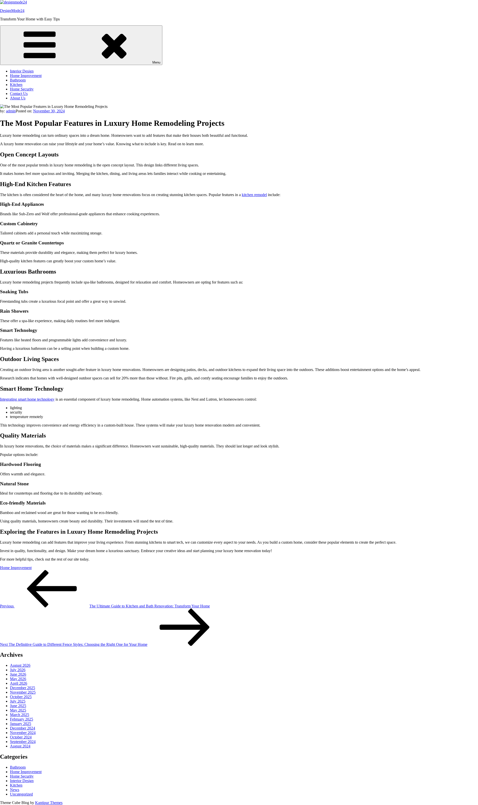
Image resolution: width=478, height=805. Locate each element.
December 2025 (22, 688)
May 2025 (18, 710)
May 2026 (18, 679)
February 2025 (21, 719)
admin (11, 111)
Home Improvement (26, 75)
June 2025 (18, 706)
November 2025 (23, 692)
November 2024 (23, 733)
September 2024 (23, 741)
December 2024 (22, 728)
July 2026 (17, 670)
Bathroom (18, 80)
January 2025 (20, 724)
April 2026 (18, 683)
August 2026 (20, 665)
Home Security (22, 89)
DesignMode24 (12, 10)
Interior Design (22, 71)
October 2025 (21, 697)
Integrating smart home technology (27, 399)
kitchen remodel (254, 195)
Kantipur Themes (48, 803)
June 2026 (18, 674)
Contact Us (19, 93)
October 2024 (21, 737)
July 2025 (17, 701)
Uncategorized (21, 794)
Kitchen (16, 84)
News (14, 790)
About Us (17, 98)
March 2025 (19, 715)
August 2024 (20, 746)
